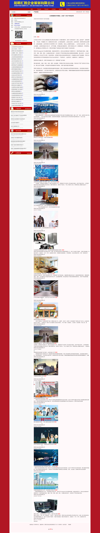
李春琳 (69, 524)
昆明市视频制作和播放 (16, 69)
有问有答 (61, 9)
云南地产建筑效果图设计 (17, 105)
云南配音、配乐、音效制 (17, 53)
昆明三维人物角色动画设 (17, 99)
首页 (32, 9)
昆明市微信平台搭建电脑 (17, 65)
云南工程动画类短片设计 (17, 61)
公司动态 (54, 9)
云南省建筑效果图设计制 (17, 73)
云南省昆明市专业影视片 (17, 46)
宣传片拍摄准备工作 (15, 126)
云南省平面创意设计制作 (17, 71)
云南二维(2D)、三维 (16, 49)
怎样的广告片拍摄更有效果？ (17, 137)
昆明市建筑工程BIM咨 (16, 59)
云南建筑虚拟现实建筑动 (17, 93)
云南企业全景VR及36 (16, 75)
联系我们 (68, 9)
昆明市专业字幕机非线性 (17, 77)
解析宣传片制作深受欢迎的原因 (17, 111)
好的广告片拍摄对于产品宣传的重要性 (19, 115)
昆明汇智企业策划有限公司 (39, 94)
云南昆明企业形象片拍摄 (17, 87)
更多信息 (36, 521)
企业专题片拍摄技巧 (15, 122)
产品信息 (39, 9)
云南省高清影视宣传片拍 (17, 95)
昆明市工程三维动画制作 (17, 51)
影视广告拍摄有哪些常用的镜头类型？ (19, 148)
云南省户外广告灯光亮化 (17, 63)
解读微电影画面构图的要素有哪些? (18, 141)
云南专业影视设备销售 (16, 81)
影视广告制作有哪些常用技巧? (17, 144)
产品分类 (46, 9)
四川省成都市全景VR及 (16, 55)
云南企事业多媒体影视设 (17, 57)
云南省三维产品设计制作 (17, 83)
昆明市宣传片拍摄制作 (16, 85)
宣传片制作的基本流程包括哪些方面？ (19, 134)
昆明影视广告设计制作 (16, 97)
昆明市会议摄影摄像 (16, 91)
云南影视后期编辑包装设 (17, 67)
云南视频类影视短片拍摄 (17, 79)
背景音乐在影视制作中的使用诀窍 (18, 119)
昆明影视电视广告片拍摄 (17, 89)
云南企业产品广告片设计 (17, 103)
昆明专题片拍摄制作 (16, 101)
